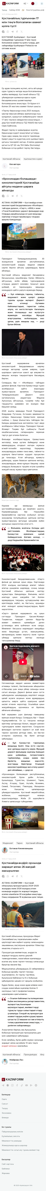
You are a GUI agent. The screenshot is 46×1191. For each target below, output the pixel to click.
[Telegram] (12, 31)
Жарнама (6, 1173)
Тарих (19, 843)
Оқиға (4, 1099)
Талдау (5, 1108)
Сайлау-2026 (14, 10)
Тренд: (4, 10)
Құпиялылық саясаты (11, 1136)
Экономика (6, 1113)
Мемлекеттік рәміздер (12, 1141)
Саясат (5, 1104)
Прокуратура (30, 1054)
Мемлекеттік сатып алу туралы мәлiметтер (21, 1150)
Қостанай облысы (11, 159)
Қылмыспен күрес (33, 159)
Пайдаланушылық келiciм (12, 1131)
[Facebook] (17, 31)
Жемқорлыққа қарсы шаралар (14, 1145)
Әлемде (5, 1117)
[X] (21, 31)
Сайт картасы (8, 1164)
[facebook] (17, 1085)
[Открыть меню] (42, 3)
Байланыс (6, 1169)
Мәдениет (8, 843)
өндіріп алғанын (9, 1046)
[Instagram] (3, 31)
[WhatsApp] (7, 31)
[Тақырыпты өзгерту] (34, 3)
